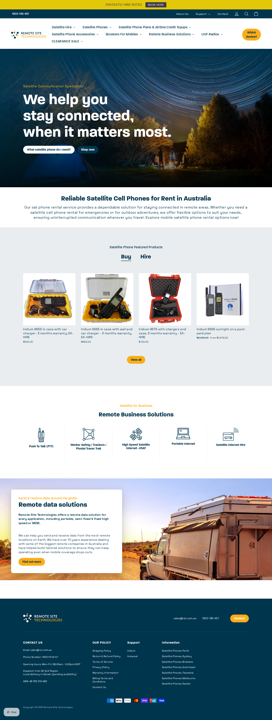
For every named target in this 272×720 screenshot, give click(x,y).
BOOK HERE (156, 4)
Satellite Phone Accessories (74, 34)
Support (201, 14)
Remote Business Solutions (170, 34)
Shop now (88, 149)
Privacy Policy (101, 667)
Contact (223, 14)
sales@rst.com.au (185, 618)
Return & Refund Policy (107, 656)
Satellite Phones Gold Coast (178, 667)
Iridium (131, 650)
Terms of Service (103, 661)
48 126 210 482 (38, 681)
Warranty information (105, 672)
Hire (145, 257)
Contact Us (99, 687)
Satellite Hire (62, 27)
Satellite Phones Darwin (176, 683)
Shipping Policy (102, 650)
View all (136, 360)
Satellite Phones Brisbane (177, 661)
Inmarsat (132, 656)
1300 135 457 (20, 13)
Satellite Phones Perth (175, 650)
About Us (182, 14)
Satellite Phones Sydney (177, 656)
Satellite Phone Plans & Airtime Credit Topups (153, 27)
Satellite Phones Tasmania (178, 672)
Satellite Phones (95, 27)
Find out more (31, 562)
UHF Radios (211, 34)
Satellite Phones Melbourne (178, 678)
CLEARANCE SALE (66, 41)
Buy (126, 257)
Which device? (251, 34)
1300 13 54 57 (50, 657)
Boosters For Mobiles (122, 34)
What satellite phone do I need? (49, 149)
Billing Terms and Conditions (103, 680)
